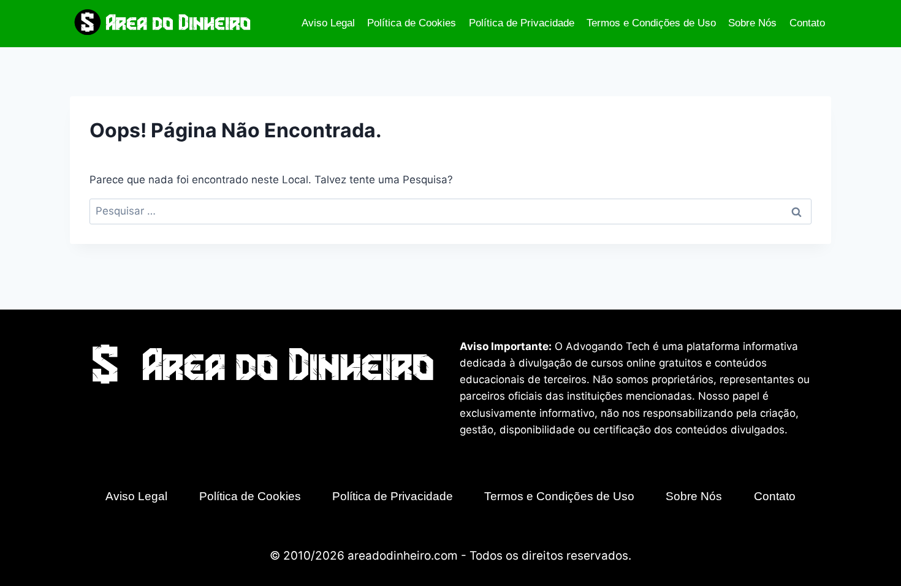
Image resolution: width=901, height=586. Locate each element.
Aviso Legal (328, 23)
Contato (807, 23)
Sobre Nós (752, 23)
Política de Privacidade (521, 23)
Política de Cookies (411, 23)
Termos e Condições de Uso (651, 23)
